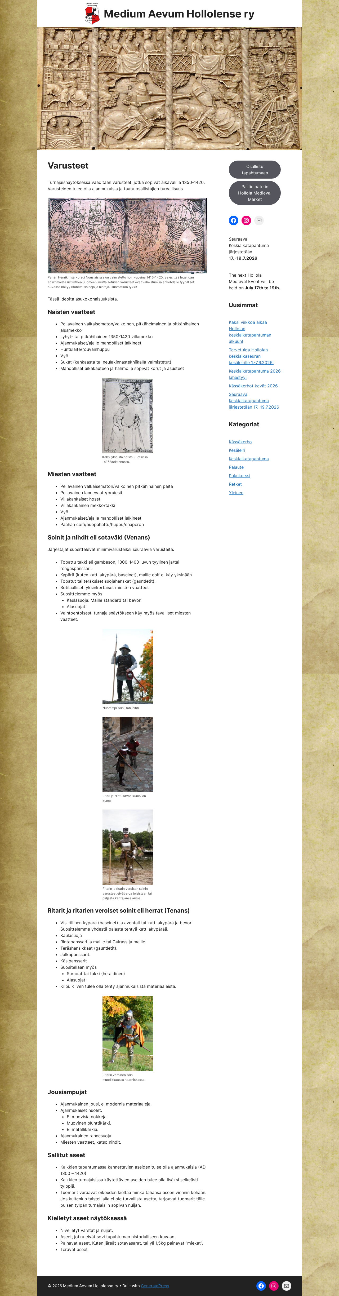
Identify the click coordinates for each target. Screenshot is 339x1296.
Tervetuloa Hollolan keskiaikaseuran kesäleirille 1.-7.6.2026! (251, 356)
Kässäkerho (240, 441)
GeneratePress (155, 1285)
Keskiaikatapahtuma (249, 458)
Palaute (236, 467)
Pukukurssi (239, 475)
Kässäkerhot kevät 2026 (253, 385)
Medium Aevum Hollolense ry (179, 13)
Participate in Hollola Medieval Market (254, 193)
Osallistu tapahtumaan (255, 169)
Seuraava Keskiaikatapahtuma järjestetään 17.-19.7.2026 (254, 401)
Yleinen (236, 492)
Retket (235, 484)
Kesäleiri (237, 450)
